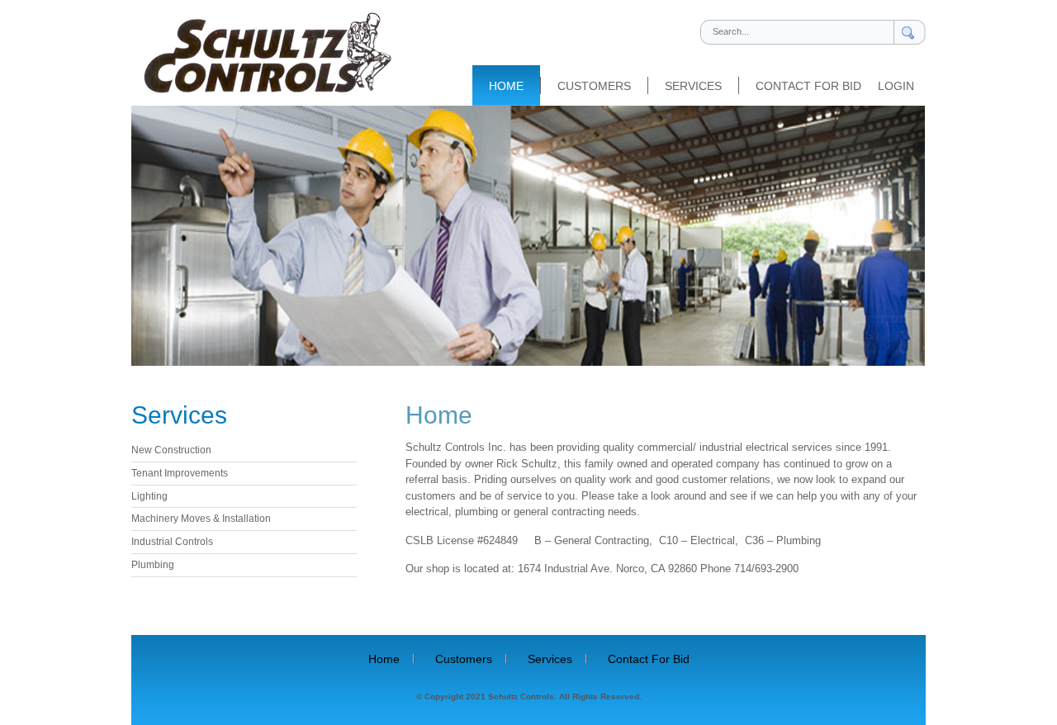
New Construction (171, 450)
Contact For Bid (808, 85)
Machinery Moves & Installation (201, 518)
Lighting (149, 496)
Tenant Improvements (179, 473)
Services (693, 85)
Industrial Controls (172, 541)
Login (896, 86)
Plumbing (152, 565)
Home (506, 85)
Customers (594, 85)
